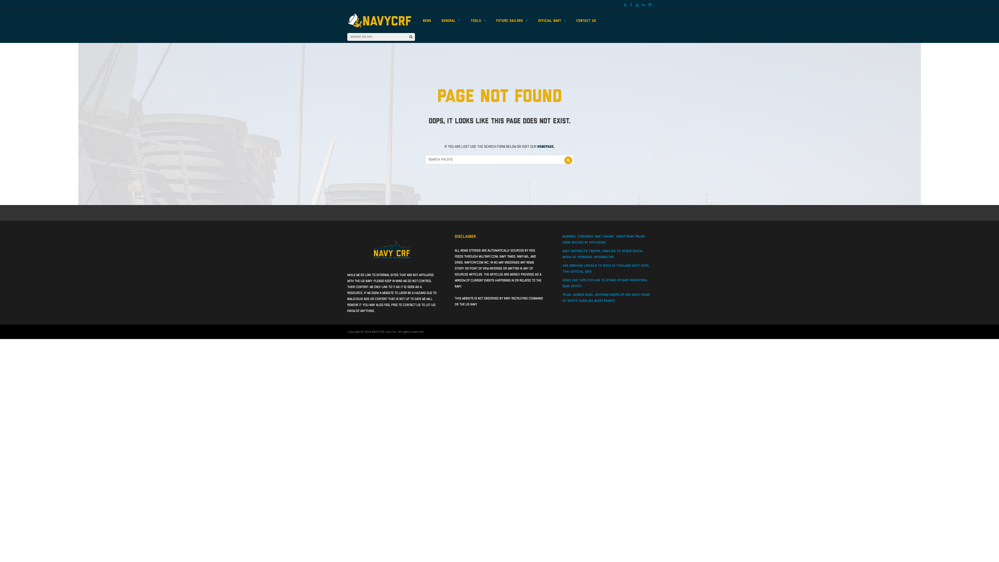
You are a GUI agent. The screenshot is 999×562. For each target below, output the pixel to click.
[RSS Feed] (625, 5)
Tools (476, 20)
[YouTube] (637, 5)
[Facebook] (631, 5)
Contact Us (586, 20)
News (427, 20)
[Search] (411, 37)
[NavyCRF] (379, 28)
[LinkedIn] (643, 5)
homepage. (546, 146)
